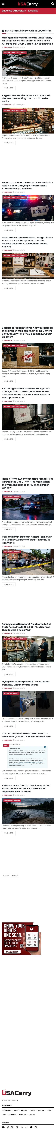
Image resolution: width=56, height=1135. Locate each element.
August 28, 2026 (19, 192)
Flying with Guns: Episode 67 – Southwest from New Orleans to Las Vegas (26, 683)
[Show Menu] (3, 4)
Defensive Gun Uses (12, 497)
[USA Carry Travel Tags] (21, 938)
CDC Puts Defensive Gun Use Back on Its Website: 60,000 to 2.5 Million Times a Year (26, 735)
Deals (4, 1114)
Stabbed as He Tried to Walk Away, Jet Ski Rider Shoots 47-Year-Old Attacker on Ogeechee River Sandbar (26, 788)
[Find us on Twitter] (17, 1127)
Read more (9, 88)
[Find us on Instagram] (12, 1127)
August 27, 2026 (19, 401)
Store (49, 1110)
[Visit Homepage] (28, 3)
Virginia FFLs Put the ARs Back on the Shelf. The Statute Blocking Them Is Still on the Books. (26, 98)
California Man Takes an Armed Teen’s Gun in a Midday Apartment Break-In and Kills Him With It (27, 539)
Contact (32, 1114)
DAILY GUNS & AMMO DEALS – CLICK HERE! (20, 11)
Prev (7, 876)
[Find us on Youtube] (3, 1127)
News (6, 746)
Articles (24, 1110)
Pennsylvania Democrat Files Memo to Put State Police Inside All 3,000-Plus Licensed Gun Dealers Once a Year (26, 627)
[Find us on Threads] (36, 1127)
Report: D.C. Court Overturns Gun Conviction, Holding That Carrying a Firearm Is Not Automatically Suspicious (28, 185)
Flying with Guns (11, 693)
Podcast (41, 1110)
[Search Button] (52, 4)
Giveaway (12, 1114)
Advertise (22, 1114)
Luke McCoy (8, 47)
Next (14, 876)
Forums (32, 1110)
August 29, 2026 (19, 47)
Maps (16, 1110)
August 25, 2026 (19, 688)
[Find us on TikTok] (27, 1127)
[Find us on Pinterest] (31, 1127)
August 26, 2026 (19, 634)
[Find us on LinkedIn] (22, 1127)
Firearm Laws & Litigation (15, 53)
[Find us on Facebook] (8, 1127)
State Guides (6, 1110)
